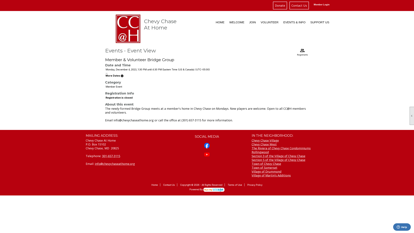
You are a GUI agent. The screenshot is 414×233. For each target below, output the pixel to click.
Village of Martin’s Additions (271, 175)
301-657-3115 (111, 156)
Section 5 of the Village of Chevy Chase (278, 160)
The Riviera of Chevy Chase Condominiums (281, 148)
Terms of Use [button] (235, 184)
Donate (280, 5)
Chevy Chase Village (265, 140)
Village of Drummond (266, 171)
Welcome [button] (236, 22)
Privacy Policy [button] (254, 184)
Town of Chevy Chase (266, 164)
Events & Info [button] (294, 22)
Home (220, 22)
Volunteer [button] (269, 22)
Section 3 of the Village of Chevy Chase (278, 156)
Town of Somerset (264, 168)
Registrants (302, 52)
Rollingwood (260, 152)
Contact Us (299, 5)
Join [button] (252, 22)
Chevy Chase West (264, 144)
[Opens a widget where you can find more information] (402, 227)
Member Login (322, 4)
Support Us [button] (319, 22)
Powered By (196, 189)
